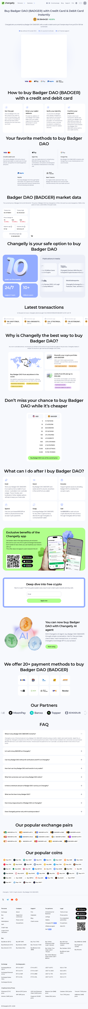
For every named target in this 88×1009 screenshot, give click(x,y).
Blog (32, 918)
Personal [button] (20, 3)
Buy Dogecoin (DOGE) (78, 945)
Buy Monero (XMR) (21, 945)
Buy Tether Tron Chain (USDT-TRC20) (49, 949)
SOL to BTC (63, 971)
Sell (2, 918)
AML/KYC (62, 926)
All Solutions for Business (49, 912)
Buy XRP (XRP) (20, 941)
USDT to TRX (49, 974)
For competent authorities (64, 919)
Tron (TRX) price (65, 994)
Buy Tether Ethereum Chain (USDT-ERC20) (49, 943)
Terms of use (64, 912)
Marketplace (5, 921)
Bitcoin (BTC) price (21, 991)
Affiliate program (50, 926)
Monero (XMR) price (7, 996)
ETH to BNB (34, 974)
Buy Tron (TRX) (35, 941)
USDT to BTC (49, 967)
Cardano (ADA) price (66, 991)
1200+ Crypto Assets (16, 892)
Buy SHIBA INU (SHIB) (80, 941)
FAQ (32, 912)
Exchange (4, 912)
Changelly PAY (50, 923)
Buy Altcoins (78, 949)
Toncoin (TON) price (80, 991)
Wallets (47, 920)
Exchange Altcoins (6, 982)
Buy (2, 915)
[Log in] (85, 3)
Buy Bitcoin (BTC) (6, 941)
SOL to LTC (63, 977)
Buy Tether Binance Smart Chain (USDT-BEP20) (51, 956)
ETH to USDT (34, 971)
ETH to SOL (34, 977)
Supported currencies (19, 916)
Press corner (19, 920)
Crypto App (4, 927)
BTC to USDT (20, 967)
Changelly (5, 892)
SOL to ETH (63, 974)
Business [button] (30, 3)
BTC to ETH (19, 971)
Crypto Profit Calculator (5, 931)
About (18, 912)
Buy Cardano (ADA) (65, 948)
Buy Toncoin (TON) (36, 945)
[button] (52, 3)
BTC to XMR (19, 974)
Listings (47, 917)
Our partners (19, 923)
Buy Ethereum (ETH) (7, 945)
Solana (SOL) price (50, 996)
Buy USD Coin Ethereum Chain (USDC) (64, 943)
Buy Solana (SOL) (20, 948)
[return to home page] (8, 3)
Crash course (34, 921)
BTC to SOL (19, 977)
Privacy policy (64, 915)
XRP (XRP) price (20, 994)
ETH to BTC (34, 967)
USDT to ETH (49, 977)
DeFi (2, 924)
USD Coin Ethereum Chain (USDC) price (36, 992)
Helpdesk (33, 915)
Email (29, 594)
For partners (63, 923)
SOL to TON (63, 967)
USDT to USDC (49, 971)
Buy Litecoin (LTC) (6, 948)
